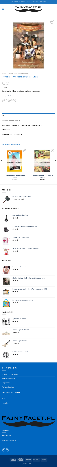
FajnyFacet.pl (6, 435)
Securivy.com (34, 464)
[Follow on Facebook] (3, 449)
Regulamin (6, 383)
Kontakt (5, 403)
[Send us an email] (7, 449)
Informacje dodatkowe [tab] (11, 120)
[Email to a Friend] (14, 100)
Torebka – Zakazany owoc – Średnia (42, 176)
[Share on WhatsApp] (3, 100)
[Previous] (2, 166)
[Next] (55, 166)
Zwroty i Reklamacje (9, 378)
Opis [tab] (3, 115)
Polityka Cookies (8, 387)
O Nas (4, 399)
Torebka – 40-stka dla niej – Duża (15, 176)
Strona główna (8, 74)
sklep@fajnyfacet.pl (9, 440)
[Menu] (3, 9)
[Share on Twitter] (10, 100)
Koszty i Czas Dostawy (10, 374)
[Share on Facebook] (7, 100)
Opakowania (25, 74)
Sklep (17, 74)
